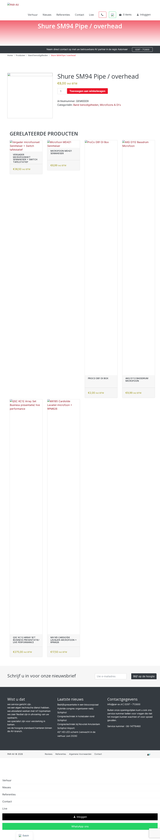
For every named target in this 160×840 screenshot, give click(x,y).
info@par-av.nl (114, 704)
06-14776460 (133, 726)
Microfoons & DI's (110, 104)
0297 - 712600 (142, 49)
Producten (20, 55)
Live (91, 14)
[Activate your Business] (148, 755)
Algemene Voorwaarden (80, 754)
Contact (79, 14)
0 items (125, 14)
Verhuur (33, 14)
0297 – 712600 (132, 704)
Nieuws (47, 14)
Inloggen (143, 14)
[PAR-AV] (13, 4)
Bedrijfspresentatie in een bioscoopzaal (77, 704)
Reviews (48, 754)
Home (10, 55)
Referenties (63, 14)
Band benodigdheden (38, 55)
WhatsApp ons (80, 826)
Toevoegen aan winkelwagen (87, 91)
